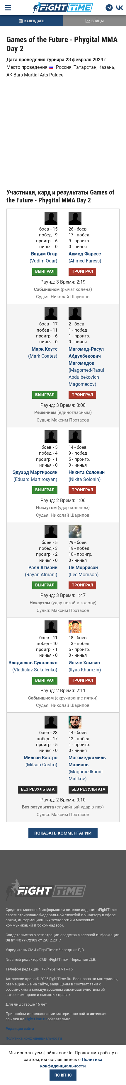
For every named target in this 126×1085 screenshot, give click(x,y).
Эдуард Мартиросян (35, 476)
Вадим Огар (43, 257)
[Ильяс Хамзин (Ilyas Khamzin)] (76, 631)
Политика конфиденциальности (34, 1038)
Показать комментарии (63, 833)
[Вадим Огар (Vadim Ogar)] (49, 223)
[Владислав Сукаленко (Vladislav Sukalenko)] (49, 631)
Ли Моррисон (84, 571)
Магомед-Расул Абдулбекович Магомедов (86, 366)
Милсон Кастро (40, 761)
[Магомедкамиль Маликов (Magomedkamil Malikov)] (76, 727)
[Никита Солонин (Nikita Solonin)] (76, 441)
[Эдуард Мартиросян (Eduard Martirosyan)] (49, 441)
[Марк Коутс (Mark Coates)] (49, 318)
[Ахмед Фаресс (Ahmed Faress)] (76, 223)
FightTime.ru (36, 1019)
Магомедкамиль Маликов (87, 768)
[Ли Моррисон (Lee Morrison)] (76, 536)
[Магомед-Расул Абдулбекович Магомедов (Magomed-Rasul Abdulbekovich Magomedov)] (76, 318)
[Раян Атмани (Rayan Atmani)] (49, 536)
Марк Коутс (42, 352)
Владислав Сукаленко (32, 666)
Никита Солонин (87, 476)
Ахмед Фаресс (85, 257)
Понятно (63, 1075)
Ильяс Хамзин (85, 666)
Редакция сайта (20, 1028)
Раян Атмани (41, 571)
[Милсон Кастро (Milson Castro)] (49, 727)
